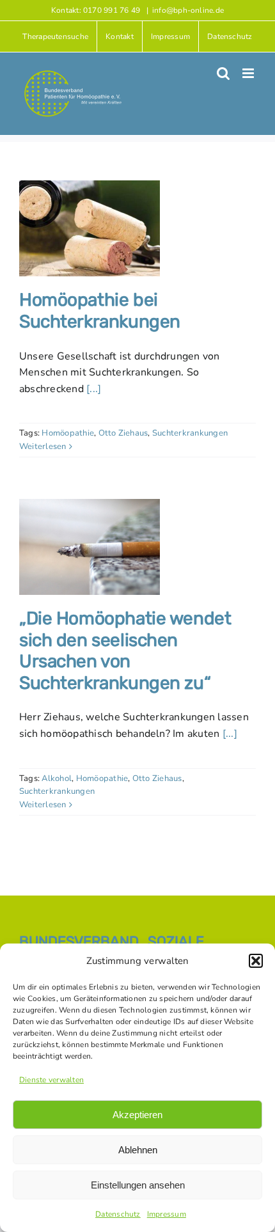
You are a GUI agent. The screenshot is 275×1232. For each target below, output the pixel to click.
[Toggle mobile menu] (249, 73)
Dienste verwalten (51, 1080)
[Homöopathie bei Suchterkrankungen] (89, 228)
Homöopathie (68, 433)
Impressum (166, 1214)
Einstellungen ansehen (138, 1185)
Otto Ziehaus (123, 433)
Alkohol (57, 778)
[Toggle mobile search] (223, 73)
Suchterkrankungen (190, 433)
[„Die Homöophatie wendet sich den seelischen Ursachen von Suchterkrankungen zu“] (89, 547)
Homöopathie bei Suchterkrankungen (99, 310)
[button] (255, 960)
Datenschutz (118, 1214)
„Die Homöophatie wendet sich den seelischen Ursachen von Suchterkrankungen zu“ (125, 650)
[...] (93, 389)
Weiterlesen (43, 446)
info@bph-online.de (188, 10)
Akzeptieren (137, 1114)
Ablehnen (137, 1149)
